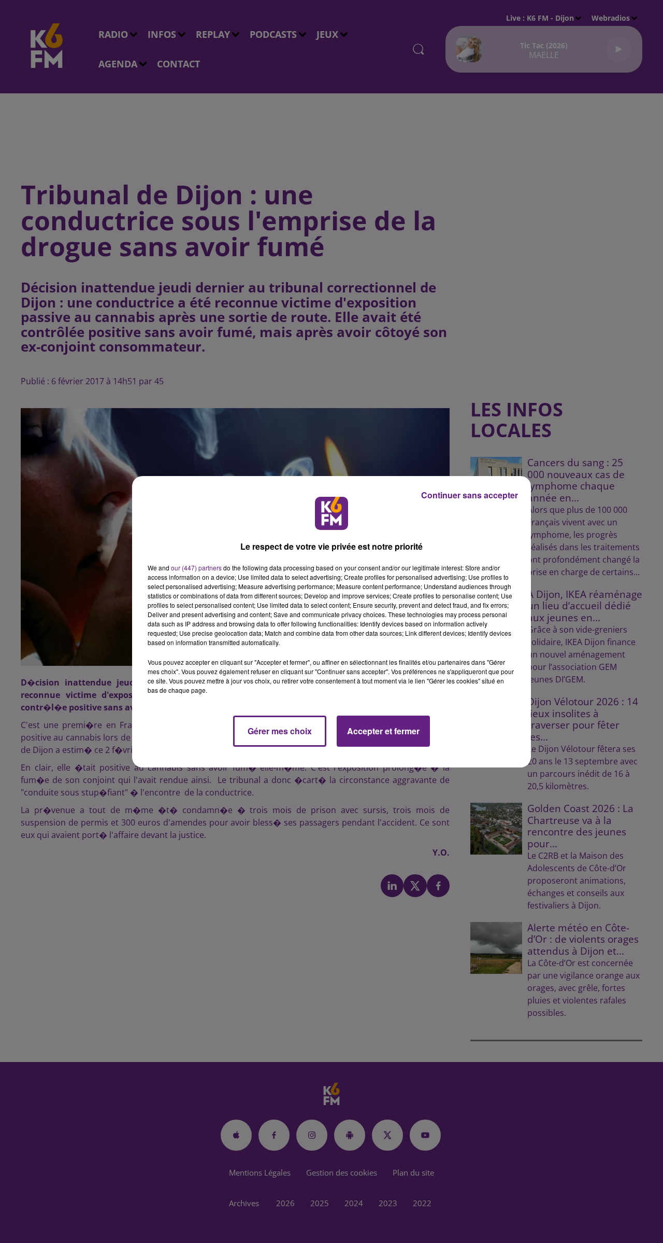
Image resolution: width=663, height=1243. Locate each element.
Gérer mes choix (280, 731)
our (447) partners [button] (196, 567)
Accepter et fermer (383, 731)
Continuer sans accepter (469, 495)
